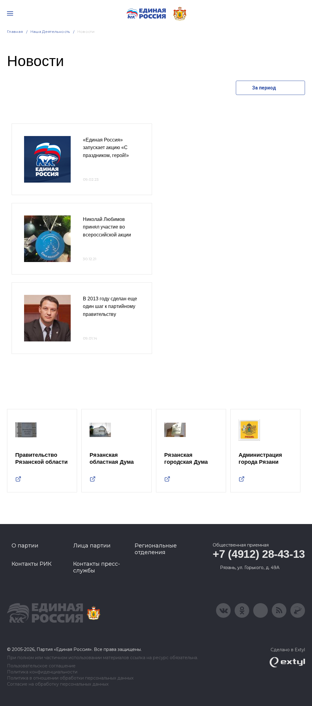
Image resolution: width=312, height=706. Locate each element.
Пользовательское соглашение (41, 666)
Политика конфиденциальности (42, 672)
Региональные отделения (156, 549)
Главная (15, 31)
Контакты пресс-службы (96, 567)
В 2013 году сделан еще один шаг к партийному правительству (110, 306)
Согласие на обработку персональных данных (57, 684)
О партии (25, 545)
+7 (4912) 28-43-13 (259, 554)
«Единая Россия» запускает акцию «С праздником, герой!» (106, 147)
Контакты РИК (31, 564)
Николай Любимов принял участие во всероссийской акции (107, 227)
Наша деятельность (50, 31)
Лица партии (92, 545)
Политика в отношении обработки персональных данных (70, 678)
